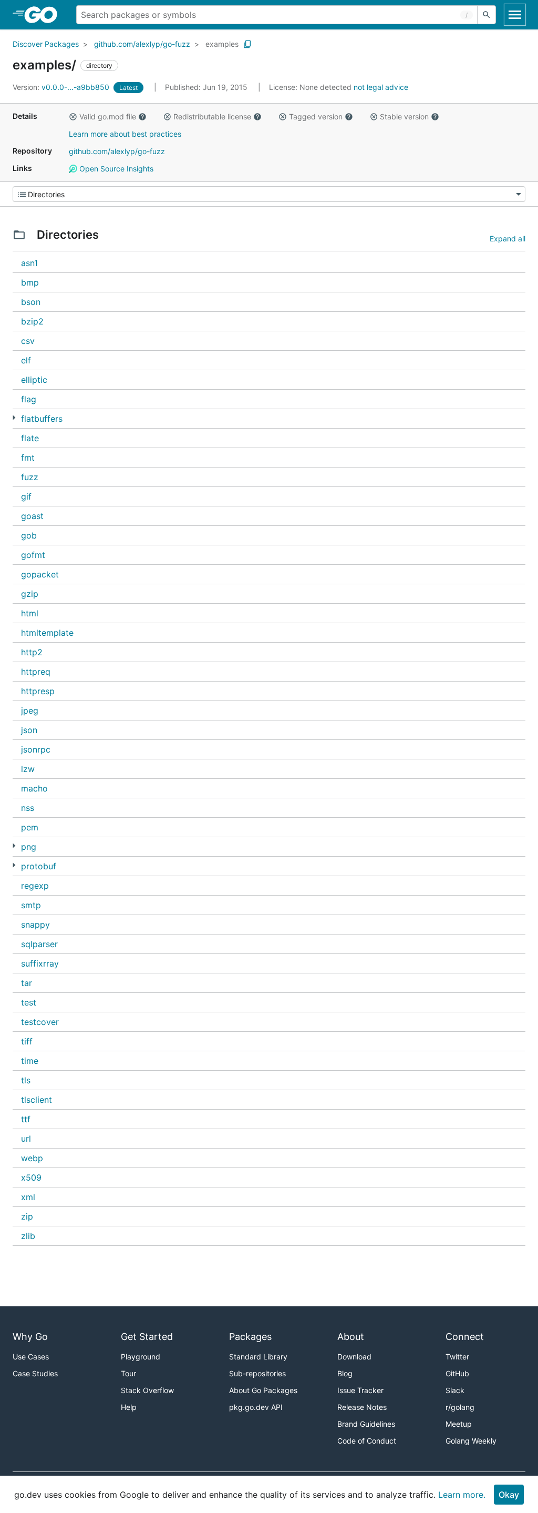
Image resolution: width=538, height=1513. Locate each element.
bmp (30, 282)
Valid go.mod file (107, 116)
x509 (31, 1177)
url (26, 1138)
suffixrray (40, 963)
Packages (250, 1336)
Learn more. (461, 1494)
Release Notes (362, 1407)
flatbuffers (42, 418)
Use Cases (31, 1356)
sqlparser (39, 944)
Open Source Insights (115, 168)
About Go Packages (263, 1390)
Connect (465, 1336)
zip (27, 1216)
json (29, 730)
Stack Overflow (147, 1390)
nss (27, 808)
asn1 (29, 263)
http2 (32, 652)
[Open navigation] (514, 14)
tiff (27, 1041)
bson (30, 302)
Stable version (404, 116)
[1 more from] (13, 417)
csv (28, 341)
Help (129, 1407)
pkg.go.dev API (256, 1407)
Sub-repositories (257, 1373)
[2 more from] (13, 865)
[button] (73, 117)
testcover (40, 1022)
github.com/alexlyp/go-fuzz (142, 43)
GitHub (457, 1373)
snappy (35, 924)
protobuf (38, 866)
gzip (29, 593)
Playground (140, 1356)
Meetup (459, 1423)
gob (29, 535)
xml (28, 1197)
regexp (35, 885)
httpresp (38, 691)
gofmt (33, 555)
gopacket (40, 574)
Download (354, 1356)
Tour (128, 1373)
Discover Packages (46, 43)
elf (26, 360)
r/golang (460, 1407)
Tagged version (316, 116)
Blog (345, 1373)
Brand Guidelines (366, 1423)
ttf (25, 1119)
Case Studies (35, 1373)
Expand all (507, 238)
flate (30, 438)
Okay (509, 1494)
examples (222, 43)
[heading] (44, 14)
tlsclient (36, 1099)
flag (28, 399)
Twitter (457, 1356)
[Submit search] (486, 14)
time (29, 1060)
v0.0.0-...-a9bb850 (62, 87)
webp (32, 1158)
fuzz (29, 477)
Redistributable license (212, 116)
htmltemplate (47, 632)
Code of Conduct (366, 1440)
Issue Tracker (360, 1390)
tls (25, 1080)
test (28, 1002)
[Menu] (269, 194)
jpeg (29, 710)
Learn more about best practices (125, 133)
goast (32, 516)
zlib (28, 1236)
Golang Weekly (471, 1440)
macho (34, 788)
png (28, 846)
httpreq (35, 671)
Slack (455, 1390)
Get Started (147, 1336)
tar (26, 983)
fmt (28, 457)
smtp (31, 905)
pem (29, 827)
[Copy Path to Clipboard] (247, 44)
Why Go (30, 1336)
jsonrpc (35, 749)
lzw (28, 769)
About (350, 1336)
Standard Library (258, 1356)
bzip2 (32, 321)
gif (26, 496)
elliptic (34, 379)
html (29, 613)
